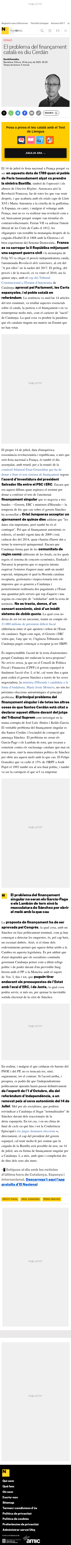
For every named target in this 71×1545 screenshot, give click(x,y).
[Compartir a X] (4, 113)
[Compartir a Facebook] (24, 113)
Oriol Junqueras (30, 1199)
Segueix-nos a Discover (14, 23)
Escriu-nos (10, 1497)
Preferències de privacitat (21, 1524)
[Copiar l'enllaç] (38, 113)
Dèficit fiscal (10, 1199)
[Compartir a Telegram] (17, 113)
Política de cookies (16, 1519)
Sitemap (8, 1502)
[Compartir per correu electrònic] (31, 113)
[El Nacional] (5, 30)
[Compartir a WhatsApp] (10, 113)
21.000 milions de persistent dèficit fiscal (28, 624)
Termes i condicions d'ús (20, 1508)
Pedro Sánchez (52, 1199)
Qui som (8, 1481)
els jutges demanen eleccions (36, 1131)
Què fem (8, 1486)
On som (8, 1492)
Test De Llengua (39, 23)
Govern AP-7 (58, 23)
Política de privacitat (17, 1513)
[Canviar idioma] (58, 30)
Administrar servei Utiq (19, 1530)
